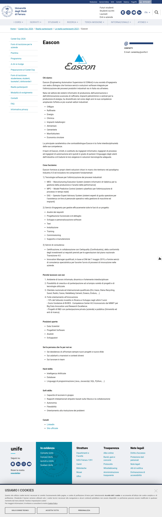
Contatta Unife (46, 453)
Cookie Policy (52, 503)
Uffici (78, 476)
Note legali (135, 464)
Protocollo (108, 464)
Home (13, 29)
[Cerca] (156, 12)
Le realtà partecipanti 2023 (67, 29)
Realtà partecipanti (44, 29)
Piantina (14, 53)
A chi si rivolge (17, 64)
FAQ (12, 104)
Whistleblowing (110, 468)
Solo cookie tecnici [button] (20, 510)
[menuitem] (18, 22)
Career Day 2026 (25, 29)
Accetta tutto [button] (52, 510)
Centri (79, 464)
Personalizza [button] (84, 510)
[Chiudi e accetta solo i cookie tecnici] (156, 491)
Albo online (109, 453)
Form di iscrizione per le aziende (21, 46)
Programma (16, 58)
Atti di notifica (136, 468)
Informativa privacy (19, 109)
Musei (79, 472)
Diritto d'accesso (137, 453)
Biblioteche (81, 468)
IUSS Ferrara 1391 (84, 460)
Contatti (14, 98)
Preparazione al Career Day (23, 70)
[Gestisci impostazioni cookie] (160, 258)
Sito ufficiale (52, 428)
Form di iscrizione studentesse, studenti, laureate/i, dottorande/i (21, 78)
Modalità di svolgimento (21, 92)
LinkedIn (51, 424)
